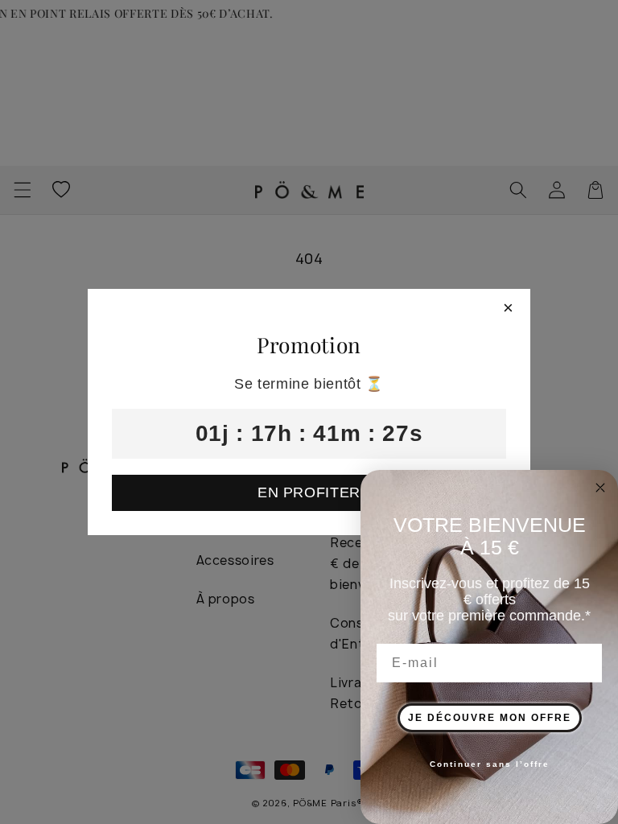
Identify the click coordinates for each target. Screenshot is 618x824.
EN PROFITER (309, 492)
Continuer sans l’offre (490, 764)
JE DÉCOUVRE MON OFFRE (489, 717)
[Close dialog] (600, 487)
